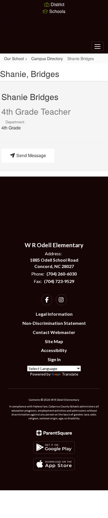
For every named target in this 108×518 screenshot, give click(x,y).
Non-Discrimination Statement (54, 323)
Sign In (54, 359)
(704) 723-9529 (59, 281)
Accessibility (54, 350)
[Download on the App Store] (54, 464)
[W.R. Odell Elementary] (54, 31)
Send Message (30, 155)
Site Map (54, 341)
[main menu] (97, 46)
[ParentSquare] (54, 433)
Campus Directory (47, 58)
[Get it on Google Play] (54, 447)
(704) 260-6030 (62, 273)
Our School (14, 58)
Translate (70, 374)
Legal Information (54, 314)
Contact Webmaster (54, 332)
